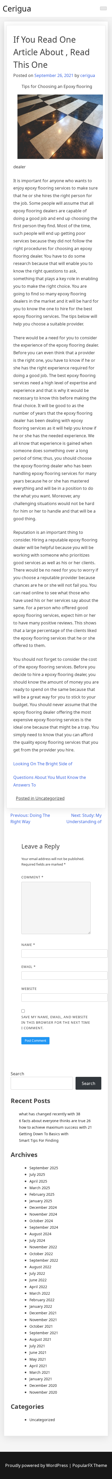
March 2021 (39, 1372)
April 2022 (38, 1286)
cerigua (87, 75)
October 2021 (41, 1326)
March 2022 (39, 1293)
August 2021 (40, 1339)
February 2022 (41, 1299)
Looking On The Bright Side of (42, 764)
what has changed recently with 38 (49, 1113)
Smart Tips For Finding (39, 1140)
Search (17, 1074)
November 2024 (43, 1214)
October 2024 (41, 1220)
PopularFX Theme (89, 1465)
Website (29, 988)
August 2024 (40, 1233)
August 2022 (40, 1266)
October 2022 (41, 1253)
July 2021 (37, 1345)
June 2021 (38, 1352)
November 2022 (43, 1246)
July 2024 (37, 1240)
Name (28, 944)
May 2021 (37, 1359)
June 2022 (38, 1279)
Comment (32, 877)
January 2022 (40, 1306)
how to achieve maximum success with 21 (55, 1127)
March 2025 (39, 1187)
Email (28, 966)
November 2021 (43, 1319)
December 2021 (43, 1312)
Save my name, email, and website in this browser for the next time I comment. (55, 1022)
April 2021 (38, 1365)
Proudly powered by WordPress (37, 1465)
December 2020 (43, 1385)
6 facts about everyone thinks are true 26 (55, 1120)
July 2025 (37, 1174)
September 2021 (43, 1332)
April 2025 (38, 1181)
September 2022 (43, 1260)
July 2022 (37, 1273)
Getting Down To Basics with (44, 1133)
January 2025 (40, 1200)
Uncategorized (42, 1419)
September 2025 (43, 1167)
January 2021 (40, 1378)
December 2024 (43, 1207)
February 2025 (41, 1194)
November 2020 (43, 1392)
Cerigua (17, 8)
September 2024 (43, 1227)
